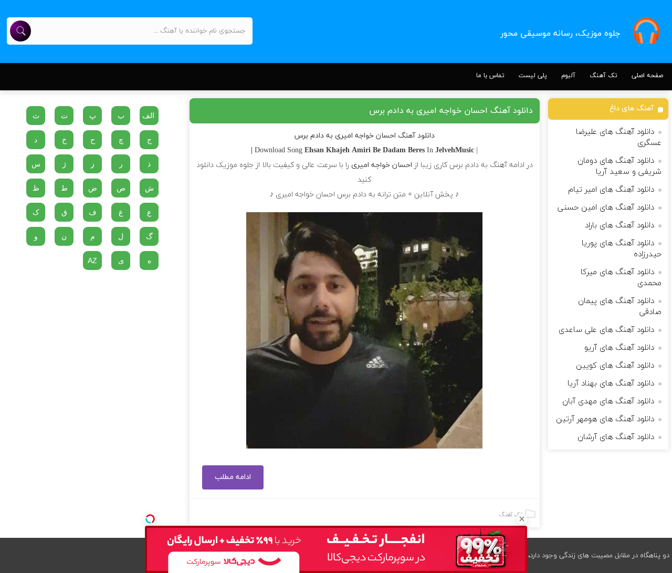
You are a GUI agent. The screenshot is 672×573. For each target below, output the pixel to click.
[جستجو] (20, 30)
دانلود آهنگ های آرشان (616, 437)
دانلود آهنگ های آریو (619, 347)
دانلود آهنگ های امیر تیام (611, 189)
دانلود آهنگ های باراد (619, 225)
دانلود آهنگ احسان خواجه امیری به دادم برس (451, 111)
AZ (92, 260)
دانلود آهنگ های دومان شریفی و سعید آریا (620, 166)
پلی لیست (533, 75)
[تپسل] (150, 519)
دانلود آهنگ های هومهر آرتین (605, 419)
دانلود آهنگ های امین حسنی (606, 207)
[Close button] (522, 519)
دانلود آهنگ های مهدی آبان (608, 401)
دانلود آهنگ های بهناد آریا (611, 383)
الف (148, 115)
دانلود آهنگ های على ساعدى (606, 330)
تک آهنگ (603, 75)
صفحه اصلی (647, 75)
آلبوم (568, 75)
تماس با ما (490, 75)
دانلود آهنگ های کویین (615, 365)
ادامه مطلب (233, 477)
